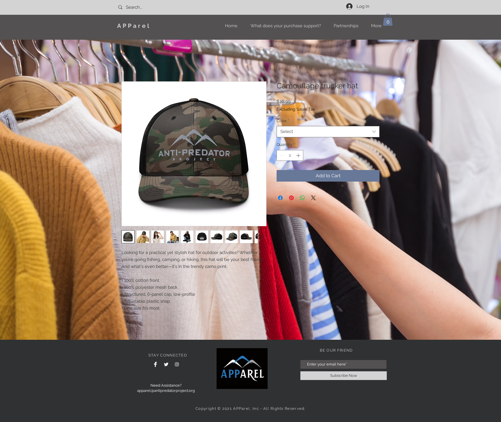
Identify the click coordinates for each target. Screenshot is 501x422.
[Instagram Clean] (176, 364)
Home (128, 60)
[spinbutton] (290, 155)
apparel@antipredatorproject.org (166, 390)
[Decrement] (281, 155)
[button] (388, 20)
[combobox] (328, 131)
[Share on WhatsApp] (302, 197)
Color (283, 120)
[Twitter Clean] (166, 364)
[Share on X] (313, 197)
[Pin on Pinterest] (291, 197)
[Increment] (298, 155)
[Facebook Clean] (155, 364)
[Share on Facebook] (280, 197)
